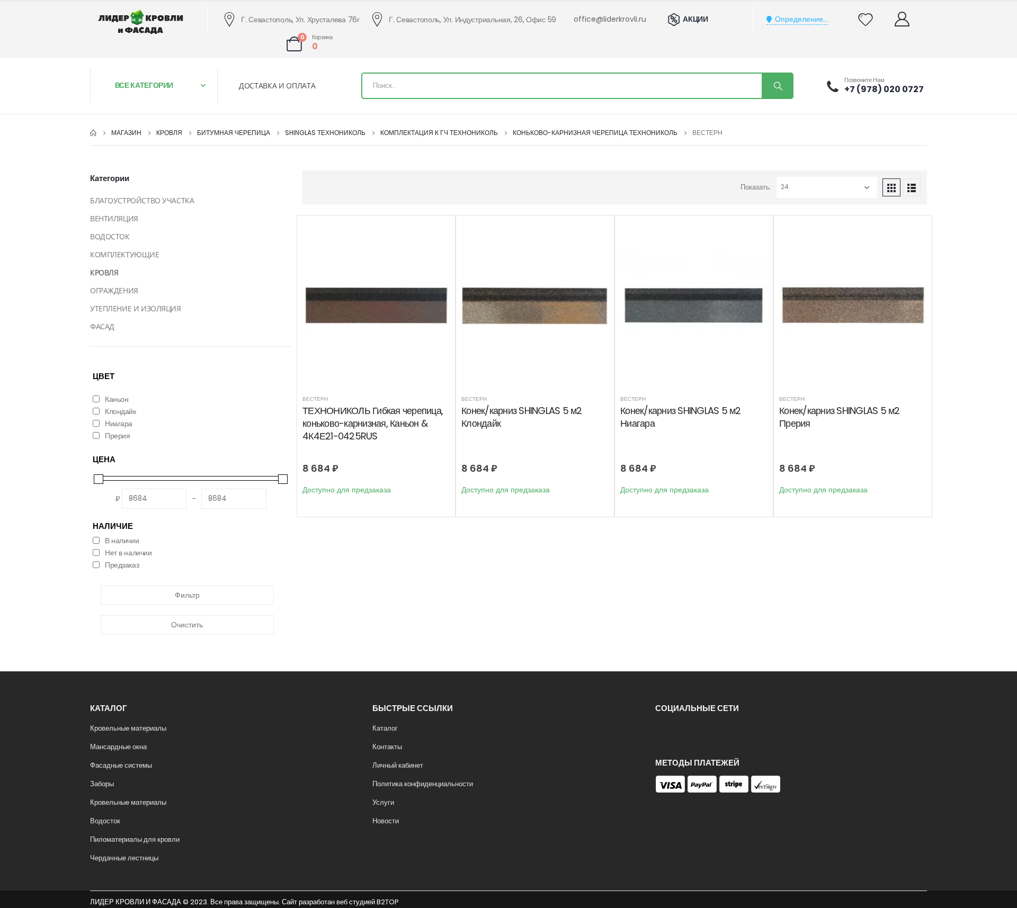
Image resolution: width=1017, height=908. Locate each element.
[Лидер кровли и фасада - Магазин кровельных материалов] (141, 22)
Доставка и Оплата (277, 85)
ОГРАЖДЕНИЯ (114, 290)
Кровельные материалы (128, 728)
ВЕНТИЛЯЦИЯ (114, 218)
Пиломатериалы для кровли (135, 839)
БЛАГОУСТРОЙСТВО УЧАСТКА (142, 200)
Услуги (383, 802)
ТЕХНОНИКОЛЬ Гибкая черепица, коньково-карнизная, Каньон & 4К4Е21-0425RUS (372, 423)
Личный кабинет (397, 765)
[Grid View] (891, 187)
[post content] (376, 305)
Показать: (756, 187)
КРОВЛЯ (104, 272)
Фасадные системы (121, 765)
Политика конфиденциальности (422, 784)
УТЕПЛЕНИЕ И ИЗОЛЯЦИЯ (135, 308)
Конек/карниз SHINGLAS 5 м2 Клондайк (521, 417)
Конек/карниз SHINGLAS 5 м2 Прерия (839, 417)
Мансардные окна (118, 747)
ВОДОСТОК (110, 236)
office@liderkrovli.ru (610, 19)
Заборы (102, 784)
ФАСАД (102, 326)
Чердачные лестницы (124, 858)
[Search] (777, 86)
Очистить (187, 624)
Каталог (385, 728)
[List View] (912, 187)
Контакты (387, 747)
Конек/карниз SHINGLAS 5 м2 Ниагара (680, 417)
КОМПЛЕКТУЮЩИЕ (124, 254)
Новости (385, 821)
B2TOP (387, 901)
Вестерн (315, 399)
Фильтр (187, 595)
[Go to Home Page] (93, 133)
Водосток (105, 821)
